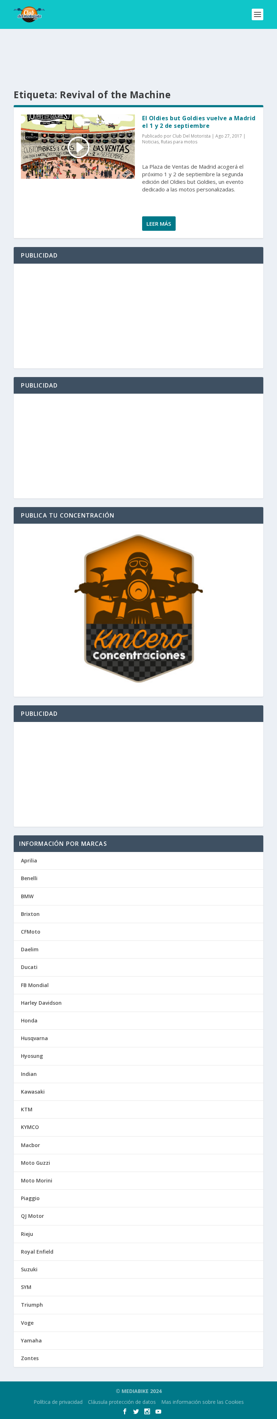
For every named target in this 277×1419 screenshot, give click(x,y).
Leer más (158, 223)
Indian (29, 1073)
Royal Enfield (37, 1251)
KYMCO (30, 1127)
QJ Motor (32, 1215)
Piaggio (30, 1198)
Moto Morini (36, 1180)
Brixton (30, 913)
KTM (26, 1109)
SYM (26, 1287)
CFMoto (30, 931)
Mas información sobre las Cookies (202, 1401)
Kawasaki (33, 1091)
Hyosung (32, 1055)
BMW (27, 896)
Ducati (29, 967)
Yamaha (31, 1340)
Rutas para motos (179, 142)
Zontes (30, 1358)
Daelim (30, 949)
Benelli (29, 878)
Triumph (32, 1304)
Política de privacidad (58, 1401)
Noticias (150, 142)
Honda (29, 1020)
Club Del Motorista (191, 136)
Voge (27, 1322)
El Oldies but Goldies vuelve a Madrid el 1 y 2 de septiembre (199, 122)
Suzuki (29, 1269)
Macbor (30, 1145)
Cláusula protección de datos (122, 1401)
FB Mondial (35, 985)
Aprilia (29, 860)
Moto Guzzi (35, 1162)
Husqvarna (34, 1038)
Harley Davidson (41, 1002)
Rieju (27, 1233)
